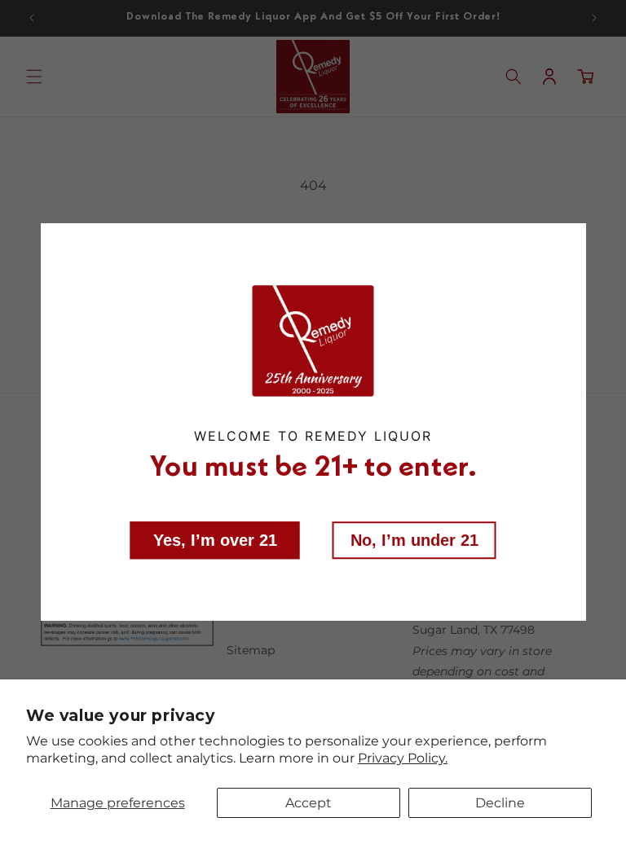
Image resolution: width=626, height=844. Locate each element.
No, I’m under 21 (414, 540)
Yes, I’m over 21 (215, 540)
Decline (500, 803)
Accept (308, 803)
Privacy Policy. (402, 758)
